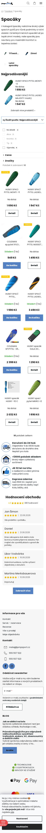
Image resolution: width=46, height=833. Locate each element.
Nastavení (22, 818)
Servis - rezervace (12, 623)
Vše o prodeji (9, 630)
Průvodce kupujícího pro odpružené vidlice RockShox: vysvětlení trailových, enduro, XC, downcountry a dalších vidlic (23, 735)
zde (12, 812)
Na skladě (12, 130)
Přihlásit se (12, 707)
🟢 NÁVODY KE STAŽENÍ (23, 770)
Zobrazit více (23, 590)
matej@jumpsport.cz (19, 647)
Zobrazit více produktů (22, 110)
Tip (9, 143)
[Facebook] (5, 666)
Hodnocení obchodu (23, 497)
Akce (10, 134)
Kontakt (7, 619)
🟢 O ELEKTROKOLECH (23, 767)
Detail (11, 213)
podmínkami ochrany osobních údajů (23, 699)
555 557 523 (15, 658)
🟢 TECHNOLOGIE (22, 764)
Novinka (11, 138)
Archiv (9, 750)
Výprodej (12, 147)
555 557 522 (15, 653)
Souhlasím (22, 826)
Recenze (7, 626)
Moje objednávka (11, 634)
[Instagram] (12, 666)
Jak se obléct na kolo (14, 721)
